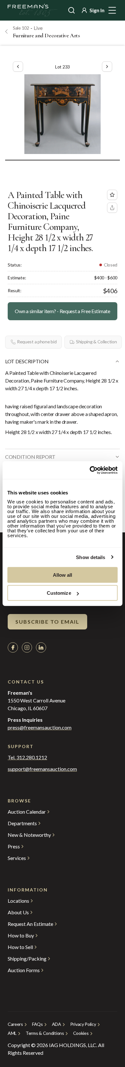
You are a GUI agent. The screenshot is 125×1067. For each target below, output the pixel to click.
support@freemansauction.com (42, 769)
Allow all (62, 574)
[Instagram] (27, 647)
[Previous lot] (18, 66)
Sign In (96, 10)
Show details (90, 557)
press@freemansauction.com (39, 727)
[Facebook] (13, 647)
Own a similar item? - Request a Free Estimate (62, 311)
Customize (59, 593)
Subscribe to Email (47, 622)
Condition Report (30, 457)
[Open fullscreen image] (62, 114)
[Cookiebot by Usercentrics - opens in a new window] (90, 470)
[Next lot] (107, 66)
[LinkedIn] (41, 647)
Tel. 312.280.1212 (27, 757)
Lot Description (26, 361)
